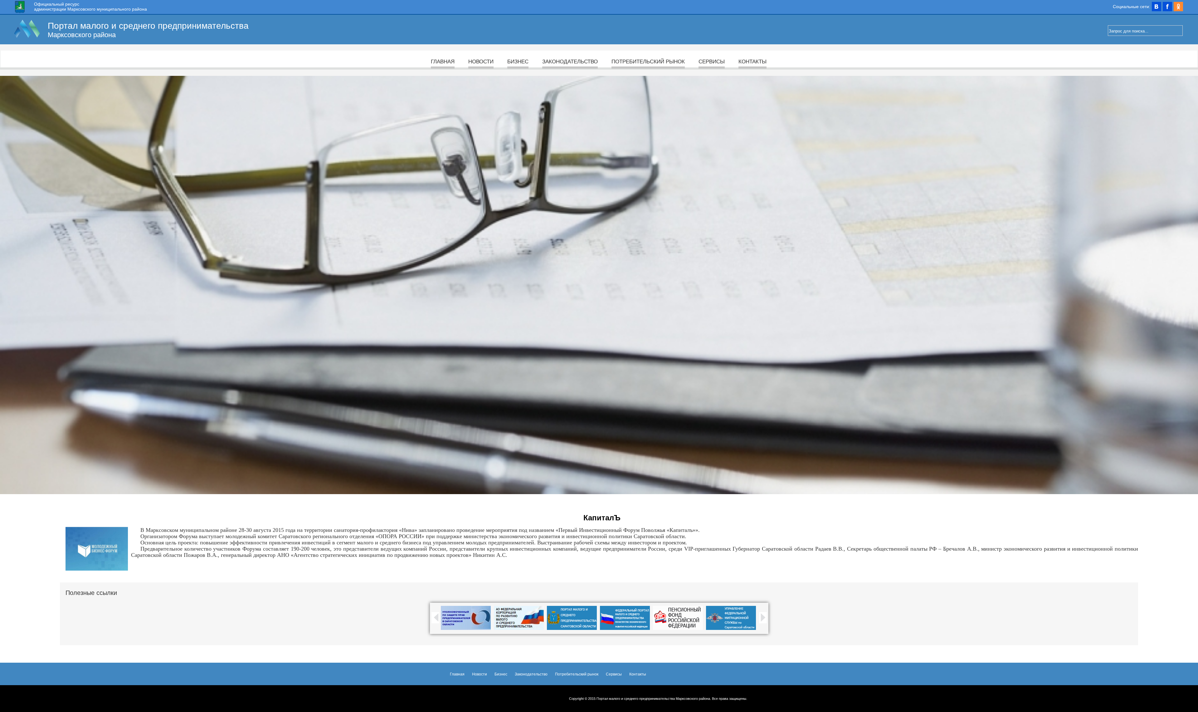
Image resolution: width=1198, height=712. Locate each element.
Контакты (752, 62)
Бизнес (517, 62)
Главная (443, 62)
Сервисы (712, 62)
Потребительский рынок (648, 62)
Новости (481, 62)
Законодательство (570, 62)
